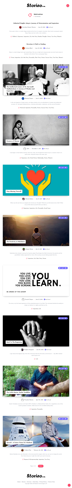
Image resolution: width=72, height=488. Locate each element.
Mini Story (34, 36)
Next (40, 466)
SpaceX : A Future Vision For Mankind (19, 442)
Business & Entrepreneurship (31, 459)
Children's (14, 36)
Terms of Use (51, 482)
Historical (22, 107)
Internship (35, 482)
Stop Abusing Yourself (14, 191)
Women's (59, 36)
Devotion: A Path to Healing (36, 44)
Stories (49, 36)
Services (29, 482)
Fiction (12, 57)
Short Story (38, 57)
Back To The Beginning (14, 342)
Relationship (41, 158)
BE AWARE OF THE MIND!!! (16, 292)
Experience (20, 36)
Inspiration (26, 36)
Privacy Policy (43, 482)
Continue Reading (64, 91)
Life (31, 36)
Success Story (48, 57)
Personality (32, 57)
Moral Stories (33, 158)
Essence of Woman (13, 141)
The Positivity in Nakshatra (16, 241)
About (18, 482)
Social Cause (47, 208)
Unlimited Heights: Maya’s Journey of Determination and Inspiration (36, 23)
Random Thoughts (42, 36)
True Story (54, 36)
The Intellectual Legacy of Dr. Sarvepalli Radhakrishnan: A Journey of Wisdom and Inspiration (20, 89)
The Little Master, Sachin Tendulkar (18, 392)
